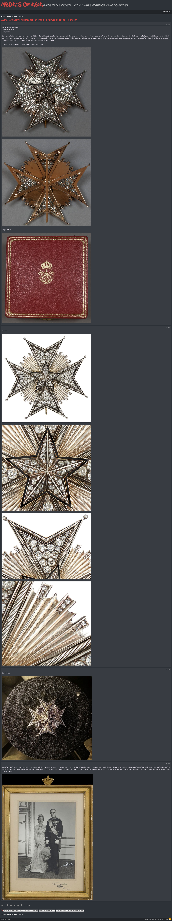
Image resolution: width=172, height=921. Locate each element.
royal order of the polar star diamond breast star (70, 910)
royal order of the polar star (47, 910)
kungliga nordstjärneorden (30, 910)
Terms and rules (149, 919)
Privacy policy (159, 919)
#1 (169, 24)
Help (166, 919)
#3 (169, 669)
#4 (169, 764)
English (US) (6, 919)
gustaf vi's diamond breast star (12, 910)
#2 (169, 327)
